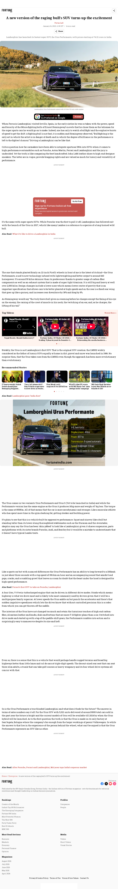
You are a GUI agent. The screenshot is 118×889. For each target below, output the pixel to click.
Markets (5, 842)
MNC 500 (5, 829)
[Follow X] (106, 783)
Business (5, 839)
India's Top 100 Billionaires (13, 807)
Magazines (7, 857)
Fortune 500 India (9, 814)
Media (63, 834)
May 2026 (5, 870)
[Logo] (7, 10)
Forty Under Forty (9, 823)
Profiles (64, 800)
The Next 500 (7, 820)
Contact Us (84, 878)
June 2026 (6, 867)
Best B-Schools (8, 826)
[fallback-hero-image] (12, 376)
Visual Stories (66, 845)
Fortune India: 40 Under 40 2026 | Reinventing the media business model (91, 340)
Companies (65, 804)
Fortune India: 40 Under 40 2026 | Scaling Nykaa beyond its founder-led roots (55, 340)
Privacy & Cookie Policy (38, 878)
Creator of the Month (10, 804)
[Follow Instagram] (114, 783)
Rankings (6, 800)
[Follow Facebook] (102, 783)
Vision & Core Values (70, 878)
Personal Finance (9, 848)
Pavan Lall (59, 23)
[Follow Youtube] (110, 783)
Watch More (109, 313)
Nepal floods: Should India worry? (19, 338)
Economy (5, 845)
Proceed (78, 117)
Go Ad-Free (77, 201)
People (63, 807)
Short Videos (65, 842)
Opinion (5, 851)
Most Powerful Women (11, 817)
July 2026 (5, 864)
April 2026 (6, 874)
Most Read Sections (11, 834)
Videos (63, 839)
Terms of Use (55, 878)
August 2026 (6, 861)
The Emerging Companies (12, 810)
